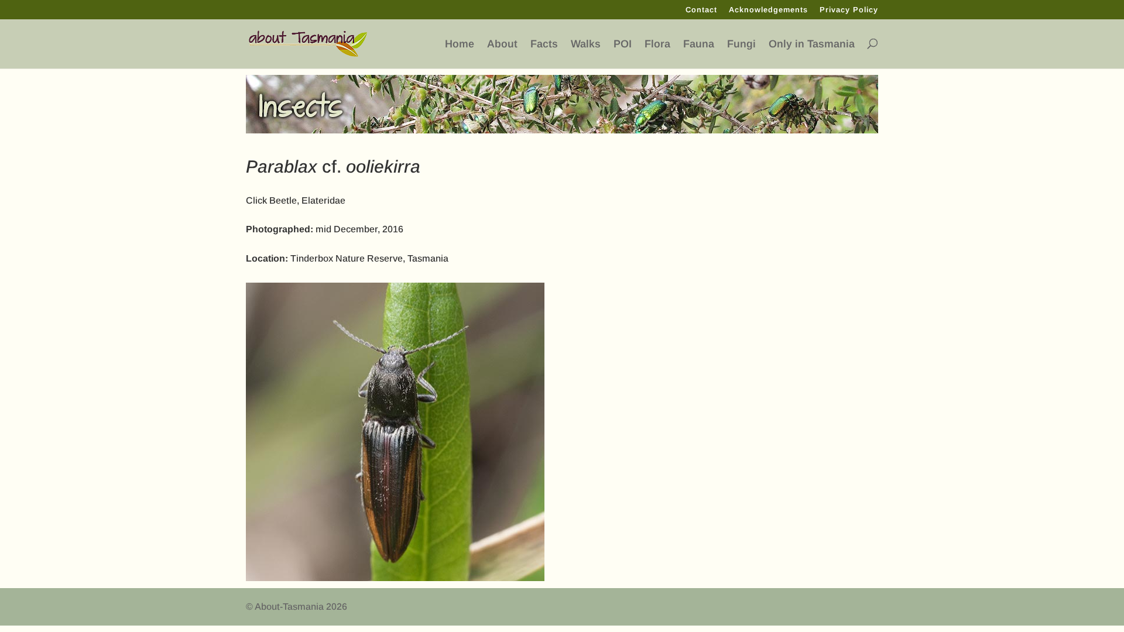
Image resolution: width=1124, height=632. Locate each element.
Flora (657, 44)
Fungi (741, 44)
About (502, 44)
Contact (701, 10)
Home (459, 44)
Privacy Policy (849, 10)
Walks (586, 44)
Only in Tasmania (812, 44)
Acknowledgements (768, 10)
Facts (544, 44)
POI (623, 44)
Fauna (698, 44)
